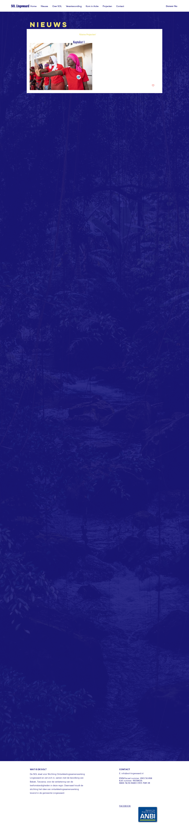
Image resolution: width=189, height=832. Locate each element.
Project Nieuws (49, 34)
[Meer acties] (154, 48)
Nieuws (33, 34)
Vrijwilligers (68, 34)
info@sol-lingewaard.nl (132, 773)
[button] (92, 6)
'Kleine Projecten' (87, 34)
